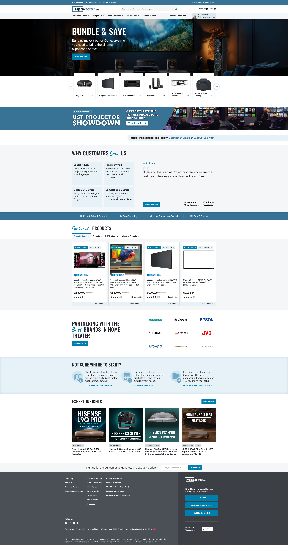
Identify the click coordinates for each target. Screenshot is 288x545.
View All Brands (80, 343)
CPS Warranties (93, 500)
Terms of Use (69, 529)
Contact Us (91, 504)
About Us (68, 483)
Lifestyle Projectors (130, 236)
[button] (213, 9)
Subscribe (195, 467)
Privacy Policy (92, 495)
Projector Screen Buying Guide (196, 385)
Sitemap (91, 529)
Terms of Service (93, 491)
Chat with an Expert (179, 138)
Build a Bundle (81, 56)
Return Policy (92, 487)
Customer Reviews (72, 487)
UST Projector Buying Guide (97, 385)
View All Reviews (151, 205)
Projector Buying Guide (115, 491)
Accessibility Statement (74, 491)
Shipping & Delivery (94, 483)
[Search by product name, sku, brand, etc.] (175, 9)
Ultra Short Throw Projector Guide (119, 487)
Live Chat (202, 498)
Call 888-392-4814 (209, 2)
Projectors (97, 236)
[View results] (115, 118)
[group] (84, 86)
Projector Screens (81, 236)
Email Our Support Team (201, 505)
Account (202, 9)
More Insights (208, 402)
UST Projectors (111, 236)
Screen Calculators (142, 385)
